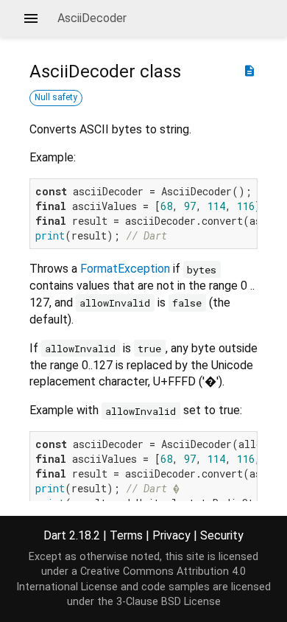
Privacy (171, 535)
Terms (126, 535)
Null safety (56, 97)
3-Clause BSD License (168, 601)
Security (222, 535)
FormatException (125, 269)
